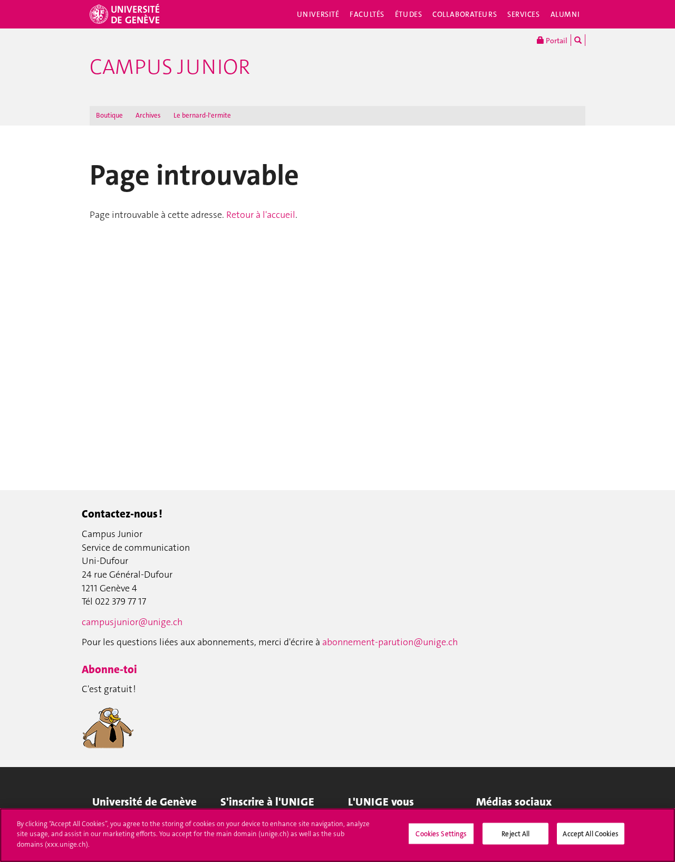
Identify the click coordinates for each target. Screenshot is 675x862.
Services (523, 14)
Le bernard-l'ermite (202, 115)
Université (318, 14)
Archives (148, 115)
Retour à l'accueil (260, 214)
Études (408, 14)
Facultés (367, 14)
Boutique (109, 115)
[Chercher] (578, 40)
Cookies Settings (441, 833)
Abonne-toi (109, 669)
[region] (337, 835)
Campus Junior (170, 67)
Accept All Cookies (590, 833)
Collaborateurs (464, 14)
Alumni (565, 14)
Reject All (515, 833)
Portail (555, 40)
